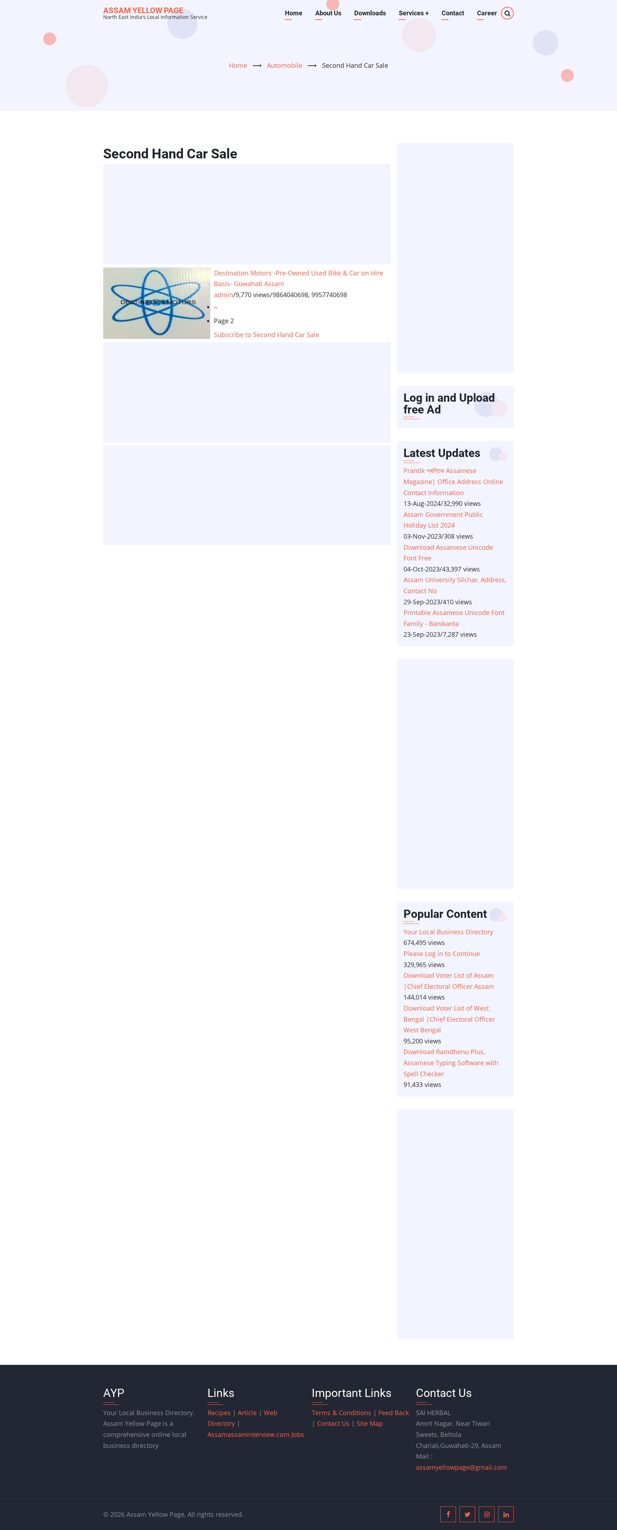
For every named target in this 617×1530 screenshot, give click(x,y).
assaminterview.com (249, 1434)
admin (223, 294)
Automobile (285, 65)
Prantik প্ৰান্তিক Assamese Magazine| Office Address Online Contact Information (453, 481)
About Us (328, 13)
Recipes (219, 1412)
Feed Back (393, 1412)
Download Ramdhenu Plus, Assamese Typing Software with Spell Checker (450, 1062)
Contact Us (333, 1423)
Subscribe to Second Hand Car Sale (266, 334)
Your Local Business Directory (448, 931)
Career (487, 13)
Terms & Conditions (341, 1412)
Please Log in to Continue (441, 953)
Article (248, 1412)
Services (414, 13)
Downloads (370, 13)
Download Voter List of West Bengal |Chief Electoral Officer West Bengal (449, 1019)
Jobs (297, 1434)
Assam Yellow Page (143, 10)
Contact (453, 13)
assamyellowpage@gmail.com (461, 1467)
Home (293, 13)
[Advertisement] (249, 215)
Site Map (370, 1423)
